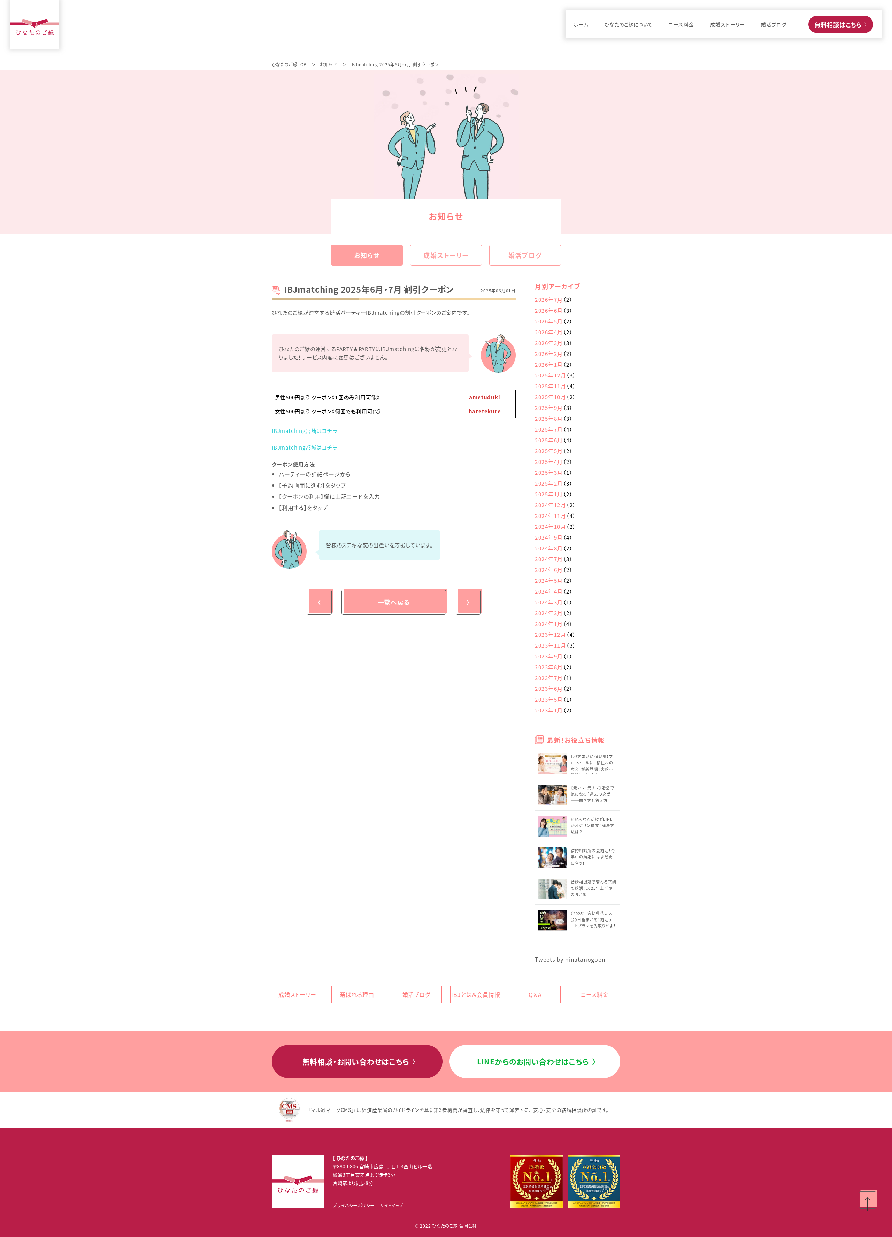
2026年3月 (554, 342)
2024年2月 (554, 613)
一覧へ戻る (394, 601)
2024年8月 (554, 548)
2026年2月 (554, 353)
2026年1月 (554, 364)
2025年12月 (555, 375)
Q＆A (535, 994)
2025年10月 (555, 396)
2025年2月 (554, 483)
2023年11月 (555, 645)
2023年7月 (554, 677)
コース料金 (595, 994)
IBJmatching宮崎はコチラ (304, 430)
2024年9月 (554, 537)
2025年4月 (554, 461)
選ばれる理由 (357, 994)
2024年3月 (554, 602)
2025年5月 (554, 450)
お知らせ (328, 64)
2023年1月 (554, 710)
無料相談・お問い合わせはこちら (359, 1061)
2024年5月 (554, 580)
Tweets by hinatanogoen (570, 959)
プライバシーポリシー (354, 1205)
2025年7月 (554, 429)
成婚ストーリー (446, 255)
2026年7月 (554, 299)
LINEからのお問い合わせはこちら (537, 1061)
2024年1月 (554, 623)
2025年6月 (554, 440)
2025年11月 (555, 386)
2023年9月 (554, 656)
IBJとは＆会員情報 (475, 994)
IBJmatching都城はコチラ (304, 447)
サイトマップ (391, 1205)
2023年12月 (555, 634)
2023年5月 (554, 699)
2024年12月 (555, 504)
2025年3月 (554, 472)
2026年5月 (554, 321)
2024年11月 (555, 515)
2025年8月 (554, 418)
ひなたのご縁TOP (289, 64)
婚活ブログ (525, 255)
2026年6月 (554, 310)
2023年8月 (554, 667)
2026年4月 (554, 332)
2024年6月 (554, 569)
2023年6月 (554, 688)
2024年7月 (554, 559)
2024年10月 (555, 526)
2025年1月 (554, 494)
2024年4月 (554, 591)
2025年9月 (554, 407)
